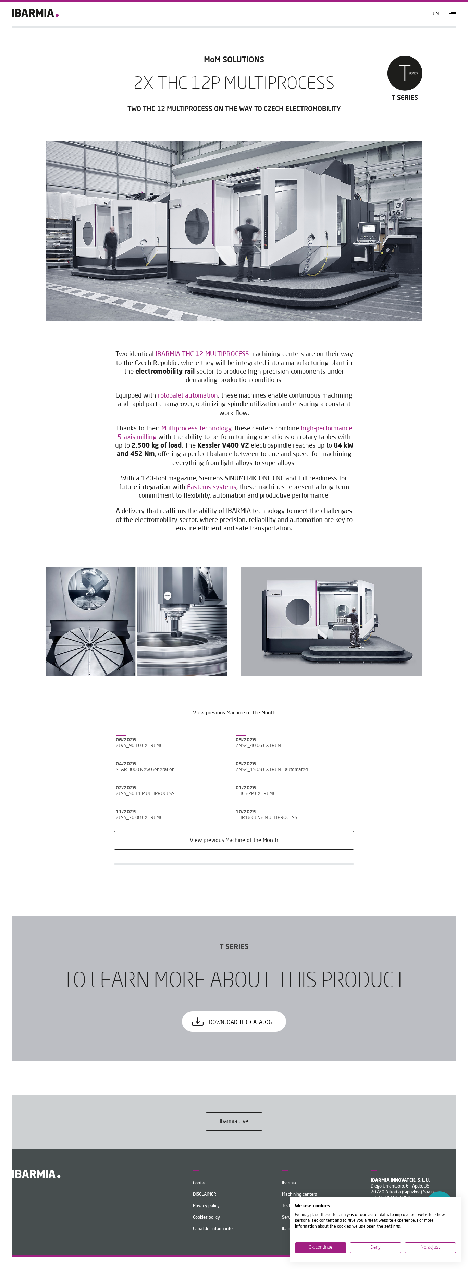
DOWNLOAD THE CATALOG (240, 1023)
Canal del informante (213, 1229)
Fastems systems (211, 487)
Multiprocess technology (196, 429)
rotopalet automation (188, 396)
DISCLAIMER (204, 1194)
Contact (200, 1183)
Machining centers (299, 1194)
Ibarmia (289, 1183)
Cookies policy (206, 1217)
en (436, 13)
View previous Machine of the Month (234, 840)
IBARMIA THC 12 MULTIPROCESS (202, 354)
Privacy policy (206, 1206)
